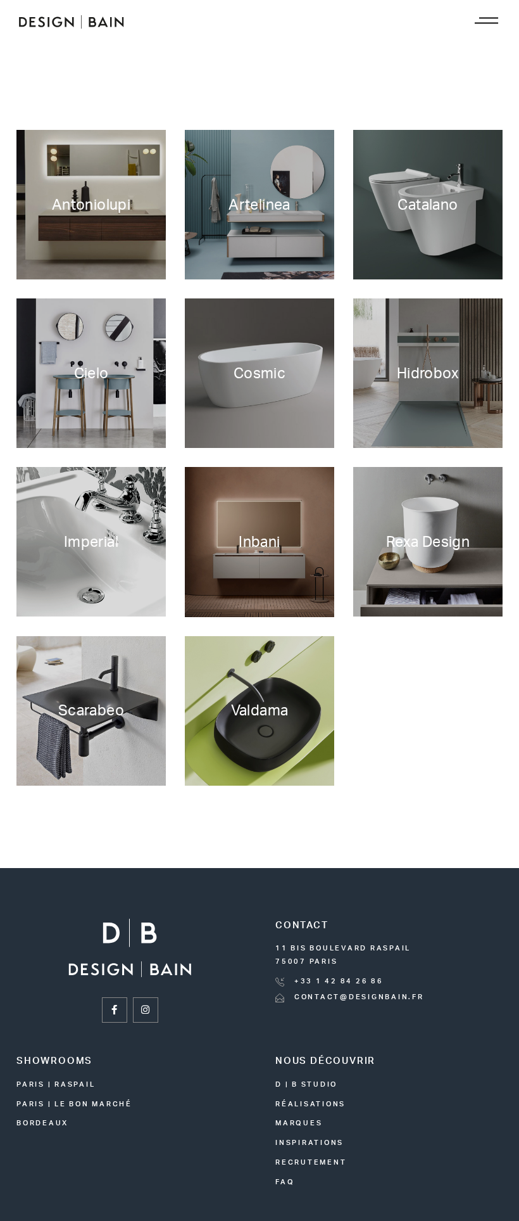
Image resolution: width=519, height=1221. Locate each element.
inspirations (309, 1142)
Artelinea (259, 205)
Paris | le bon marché (74, 1104)
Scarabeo (91, 710)
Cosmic (259, 373)
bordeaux (42, 1123)
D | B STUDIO (306, 1084)
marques (298, 1123)
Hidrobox (428, 373)
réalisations (310, 1104)
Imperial (91, 542)
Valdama (260, 710)
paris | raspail (55, 1084)
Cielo (91, 373)
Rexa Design (428, 542)
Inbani (259, 542)
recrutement (310, 1162)
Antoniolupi (91, 205)
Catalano (427, 205)
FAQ (284, 1182)
